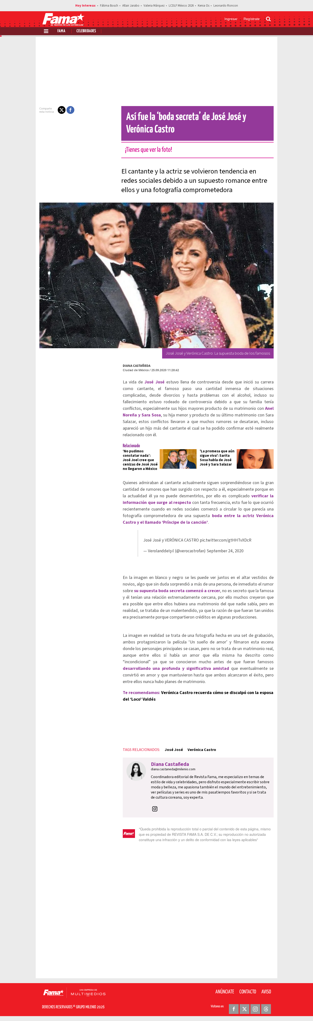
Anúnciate (224, 991)
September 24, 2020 (225, 551)
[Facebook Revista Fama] (234, 1009)
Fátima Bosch (109, 5)
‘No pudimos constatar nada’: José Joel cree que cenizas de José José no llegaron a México (140, 460)
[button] (62, 110)
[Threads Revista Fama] (266, 1009)
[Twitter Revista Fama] (244, 1009)
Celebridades (86, 31)
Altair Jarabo (130, 5)
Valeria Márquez (154, 5)
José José (174, 749)
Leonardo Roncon (225, 5)
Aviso (266, 991)
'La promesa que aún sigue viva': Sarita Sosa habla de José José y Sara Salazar (217, 458)
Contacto (247, 991)
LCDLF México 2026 (181, 5)
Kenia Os (203, 5)
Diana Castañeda (136, 366)
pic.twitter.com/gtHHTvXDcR (225, 540)
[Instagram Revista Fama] (255, 1009)
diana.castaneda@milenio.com (173, 769)
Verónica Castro (202, 749)
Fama (61, 31)
